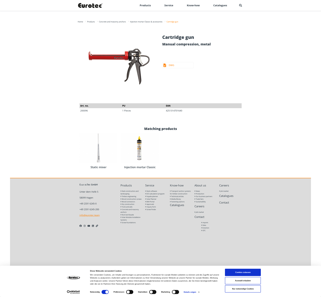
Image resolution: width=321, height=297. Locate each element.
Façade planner (152, 196)
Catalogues (177, 205)
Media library (176, 199)
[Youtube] (89, 225)
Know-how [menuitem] (193, 5)
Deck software (151, 191)
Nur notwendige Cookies (243, 289)
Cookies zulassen (243, 272)
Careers (199, 206)
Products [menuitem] (145, 5)
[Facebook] (80, 225)
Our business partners (203, 196)
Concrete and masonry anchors (112, 21)
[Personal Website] (97, 225)
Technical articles (177, 196)
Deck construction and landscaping (130, 192)
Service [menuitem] (168, 5)
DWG (171, 65)
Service (149, 185)
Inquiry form (151, 207)
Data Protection (205, 226)
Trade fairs (199, 199)
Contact (199, 217)
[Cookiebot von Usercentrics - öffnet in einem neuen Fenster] (73, 292)
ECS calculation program (155, 194)
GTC (204, 230)
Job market (199, 212)
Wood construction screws (131, 199)
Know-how (177, 185)
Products (91, 21)
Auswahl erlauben (243, 281)
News (197, 191)
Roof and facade (127, 215)
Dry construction (127, 204)
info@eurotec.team (89, 215)
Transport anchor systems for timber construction (180, 192)
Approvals (150, 204)
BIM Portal (150, 202)
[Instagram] (85, 225)
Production (199, 194)
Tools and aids (126, 207)
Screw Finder (151, 209)
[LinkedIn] (93, 225)
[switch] (129, 292)
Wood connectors (128, 202)
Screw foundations (128, 222)
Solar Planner (151, 199)
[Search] (240, 5)
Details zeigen (190, 292)
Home (80, 21)
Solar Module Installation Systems (130, 218)
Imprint (205, 222)
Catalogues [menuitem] (220, 5)
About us (200, 185)
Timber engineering (128, 196)
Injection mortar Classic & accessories (146, 21)
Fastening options (178, 202)
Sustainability (200, 202)
